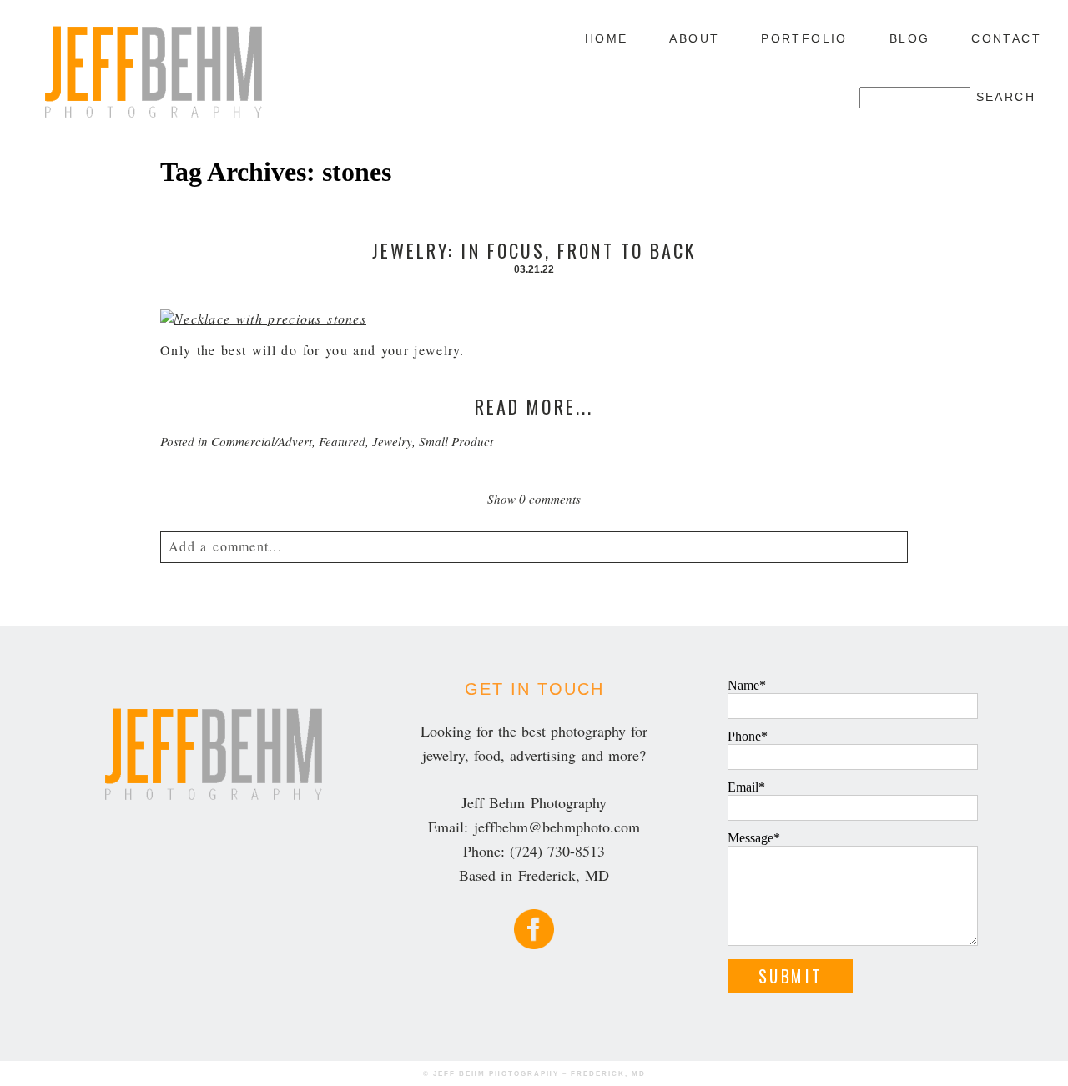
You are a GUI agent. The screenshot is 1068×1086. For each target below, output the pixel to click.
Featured (342, 441)
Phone (744, 736)
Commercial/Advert (261, 441)
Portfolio (804, 38)
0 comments (534, 498)
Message (750, 838)
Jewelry (392, 441)
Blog (909, 38)
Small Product (456, 441)
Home (606, 38)
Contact (1006, 38)
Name (743, 685)
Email (743, 787)
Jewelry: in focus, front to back (534, 250)
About (694, 38)
